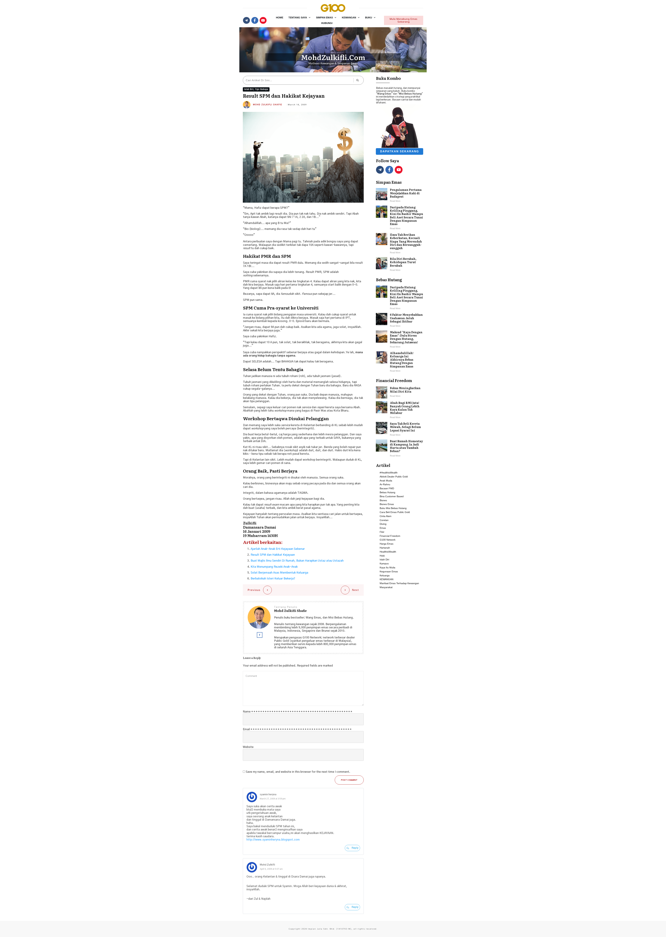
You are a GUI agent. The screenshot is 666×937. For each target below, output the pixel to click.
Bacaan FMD (387, 488)
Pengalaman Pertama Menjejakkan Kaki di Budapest (399, 195)
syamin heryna (268, 794)
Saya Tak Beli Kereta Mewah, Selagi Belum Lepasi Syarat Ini (399, 429)
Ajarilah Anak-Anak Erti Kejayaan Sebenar (278, 549)
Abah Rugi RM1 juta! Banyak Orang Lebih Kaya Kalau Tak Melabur (399, 410)
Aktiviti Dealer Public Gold (394, 476)
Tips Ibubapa (261, 89)
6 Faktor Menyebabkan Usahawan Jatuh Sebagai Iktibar (399, 320)
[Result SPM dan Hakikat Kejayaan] (303, 157)
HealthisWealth (388, 551)
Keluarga (385, 575)
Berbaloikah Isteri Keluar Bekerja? (273, 578)
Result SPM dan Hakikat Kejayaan (273, 554)
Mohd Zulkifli (267, 865)
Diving (383, 524)
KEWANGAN (386, 579)
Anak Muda (386, 480)
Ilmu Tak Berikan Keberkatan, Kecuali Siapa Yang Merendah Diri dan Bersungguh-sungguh (399, 244)
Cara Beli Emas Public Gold (395, 512)
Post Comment (349, 780)
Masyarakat (386, 587)
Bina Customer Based (392, 496)
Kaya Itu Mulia (387, 567)
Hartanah (385, 547)
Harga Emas (386, 543)
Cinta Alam (385, 516)
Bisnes (383, 500)
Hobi (382, 555)
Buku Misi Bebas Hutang (393, 508)
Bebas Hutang (387, 492)
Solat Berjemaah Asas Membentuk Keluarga (279, 572)
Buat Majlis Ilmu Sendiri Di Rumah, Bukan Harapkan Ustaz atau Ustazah (297, 560)
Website (248, 747)
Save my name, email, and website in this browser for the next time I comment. (298, 771)
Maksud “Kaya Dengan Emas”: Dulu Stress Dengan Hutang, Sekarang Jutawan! (399, 339)
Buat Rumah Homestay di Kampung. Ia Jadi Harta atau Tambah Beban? (399, 448)
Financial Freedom (390, 536)
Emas (383, 528)
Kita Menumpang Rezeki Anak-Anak (274, 566)
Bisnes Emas (387, 504)
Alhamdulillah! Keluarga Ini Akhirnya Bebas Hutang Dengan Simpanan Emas (399, 362)
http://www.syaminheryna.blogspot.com (273, 839)
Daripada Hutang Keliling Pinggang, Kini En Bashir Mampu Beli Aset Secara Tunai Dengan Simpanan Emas (399, 218)
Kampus (384, 563)
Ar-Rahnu (385, 484)
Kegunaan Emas (389, 571)
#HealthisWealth (389, 472)
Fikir (382, 532)
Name (297, 711)
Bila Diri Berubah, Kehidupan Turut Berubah (399, 264)
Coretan (384, 520)
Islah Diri (249, 89)
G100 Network (387, 539)
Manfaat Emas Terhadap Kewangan (399, 583)
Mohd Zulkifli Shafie (267, 105)
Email (297, 729)
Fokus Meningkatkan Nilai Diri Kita (399, 392)
